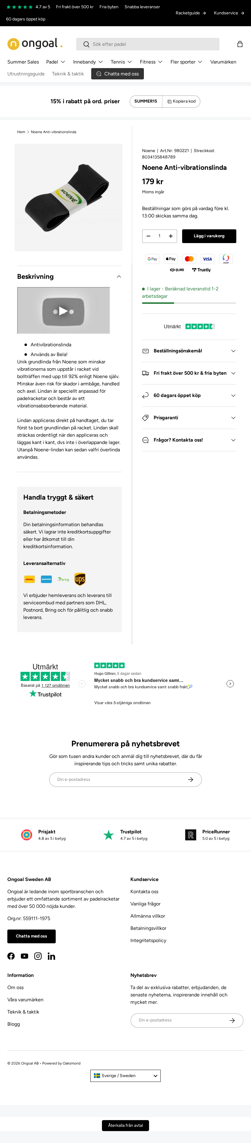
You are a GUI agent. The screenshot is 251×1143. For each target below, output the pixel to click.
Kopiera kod (184, 101)
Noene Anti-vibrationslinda (53, 132)
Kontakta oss (144, 891)
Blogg (13, 1024)
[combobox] (147, 44)
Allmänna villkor (147, 916)
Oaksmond (72, 1063)
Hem (21, 132)
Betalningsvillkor (148, 928)
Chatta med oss (31, 936)
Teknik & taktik (68, 74)
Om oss (15, 987)
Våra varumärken (25, 1000)
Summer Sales (23, 62)
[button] (240, 44)
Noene (148, 150)
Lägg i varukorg (209, 235)
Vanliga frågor (145, 904)
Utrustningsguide (26, 74)
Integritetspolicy (148, 940)
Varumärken (223, 62)
